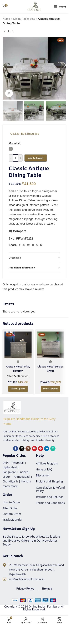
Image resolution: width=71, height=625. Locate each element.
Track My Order (13, 520)
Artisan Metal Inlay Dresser (18, 368)
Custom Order (12, 514)
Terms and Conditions (50, 503)
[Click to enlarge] (9, 93)
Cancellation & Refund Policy (50, 489)
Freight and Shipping (49, 481)
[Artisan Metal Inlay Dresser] (18, 345)
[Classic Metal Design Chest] (50, 345)
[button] (6, 68)
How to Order (11, 502)
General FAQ (44, 469)
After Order (10, 508)
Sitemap (47, 588)
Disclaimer (43, 475)
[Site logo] (34, 6)
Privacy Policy (25, 588)
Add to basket (35, 158)
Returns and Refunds (49, 497)
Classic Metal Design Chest (50, 368)
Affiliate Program (47, 463)
